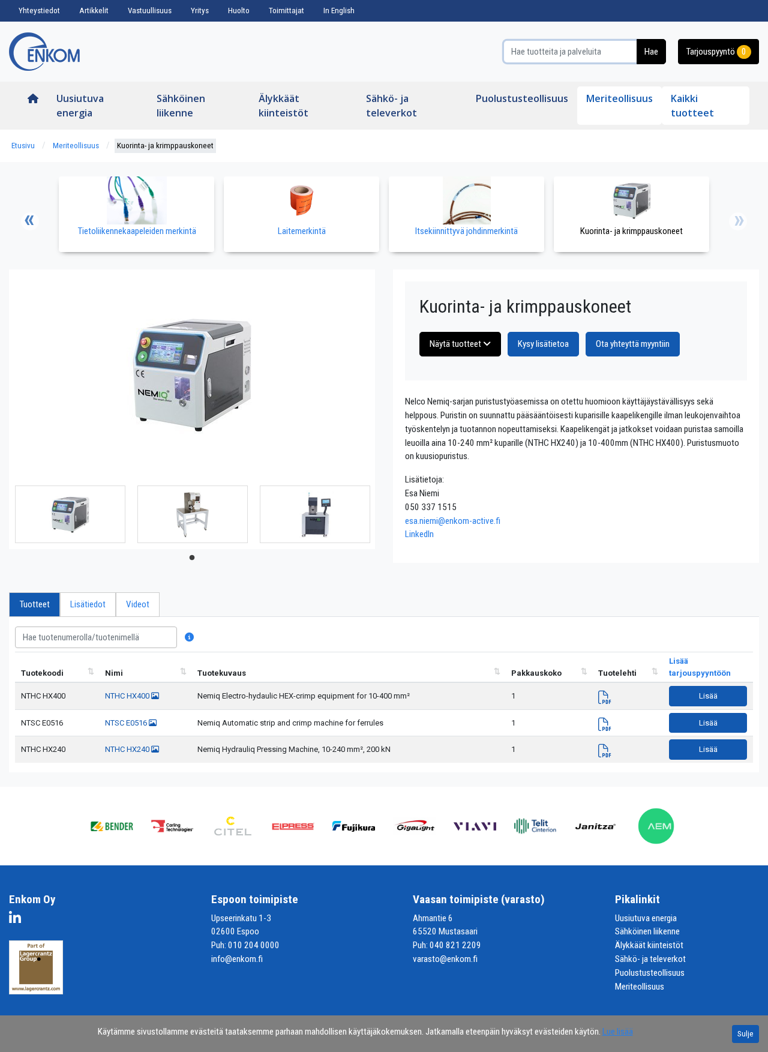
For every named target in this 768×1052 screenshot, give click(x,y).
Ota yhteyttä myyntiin (633, 343)
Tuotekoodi (42, 673)
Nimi (114, 673)
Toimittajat (286, 10)
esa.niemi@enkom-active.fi (452, 520)
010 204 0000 (254, 945)
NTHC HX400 (43, 695)
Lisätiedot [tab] (88, 604)
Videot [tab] (137, 604)
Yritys (200, 10)
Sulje (745, 1033)
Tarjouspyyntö (716, 51)
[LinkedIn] (18, 920)
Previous (30, 221)
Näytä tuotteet (456, 343)
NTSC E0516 (42, 722)
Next (738, 221)
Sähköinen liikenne (181, 105)
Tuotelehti (617, 673)
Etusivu (23, 145)
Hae (651, 51)
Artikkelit (94, 10)
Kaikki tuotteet (692, 105)
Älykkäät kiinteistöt (283, 105)
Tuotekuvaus (221, 673)
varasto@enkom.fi (445, 959)
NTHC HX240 (43, 749)
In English (339, 10)
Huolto (239, 10)
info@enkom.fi (237, 959)
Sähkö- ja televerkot (391, 105)
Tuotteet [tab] (34, 604)
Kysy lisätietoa (543, 343)
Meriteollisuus (619, 98)
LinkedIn (419, 534)
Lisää (708, 695)
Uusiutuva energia (80, 105)
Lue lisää (617, 1031)
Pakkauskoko (536, 673)
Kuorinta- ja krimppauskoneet (165, 145)
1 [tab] (192, 558)
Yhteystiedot (39, 10)
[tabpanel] (70, 514)
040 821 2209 (455, 945)
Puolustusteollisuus (522, 98)
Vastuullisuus (150, 10)
